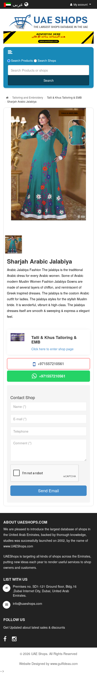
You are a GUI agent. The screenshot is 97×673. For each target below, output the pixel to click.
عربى (18, 4)
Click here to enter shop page (52, 349)
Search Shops (47, 61)
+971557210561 (51, 363)
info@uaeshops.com (27, 603)
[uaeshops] (48, 21)
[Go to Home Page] (7, 97)
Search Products (22, 61)
